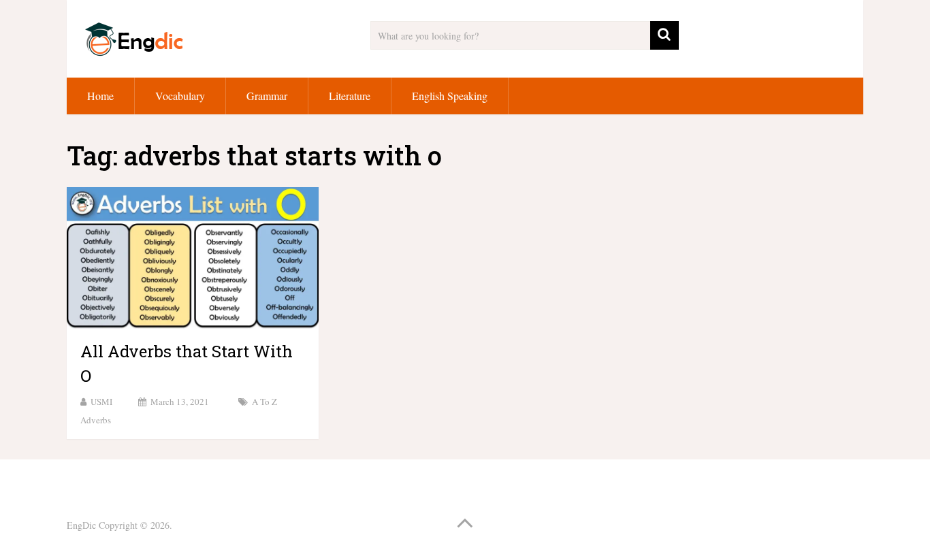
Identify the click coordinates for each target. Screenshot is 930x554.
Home (100, 95)
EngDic (81, 525)
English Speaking (449, 95)
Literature (349, 95)
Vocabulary (180, 95)
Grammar (266, 95)
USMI (101, 401)
